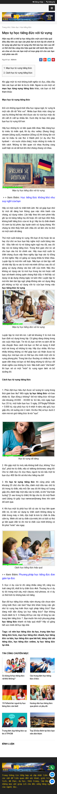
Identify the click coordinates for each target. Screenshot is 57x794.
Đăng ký (51, 2)
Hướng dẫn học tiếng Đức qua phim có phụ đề (41, 704)
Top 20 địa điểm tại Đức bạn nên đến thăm (42, 732)
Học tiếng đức (25, 27)
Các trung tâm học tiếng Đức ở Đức (40, 677)
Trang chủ (6, 27)
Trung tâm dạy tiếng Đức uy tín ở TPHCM (14, 732)
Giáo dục (15, 27)
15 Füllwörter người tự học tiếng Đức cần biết (14, 704)
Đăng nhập (38, 2)
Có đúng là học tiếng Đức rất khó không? (13, 677)
